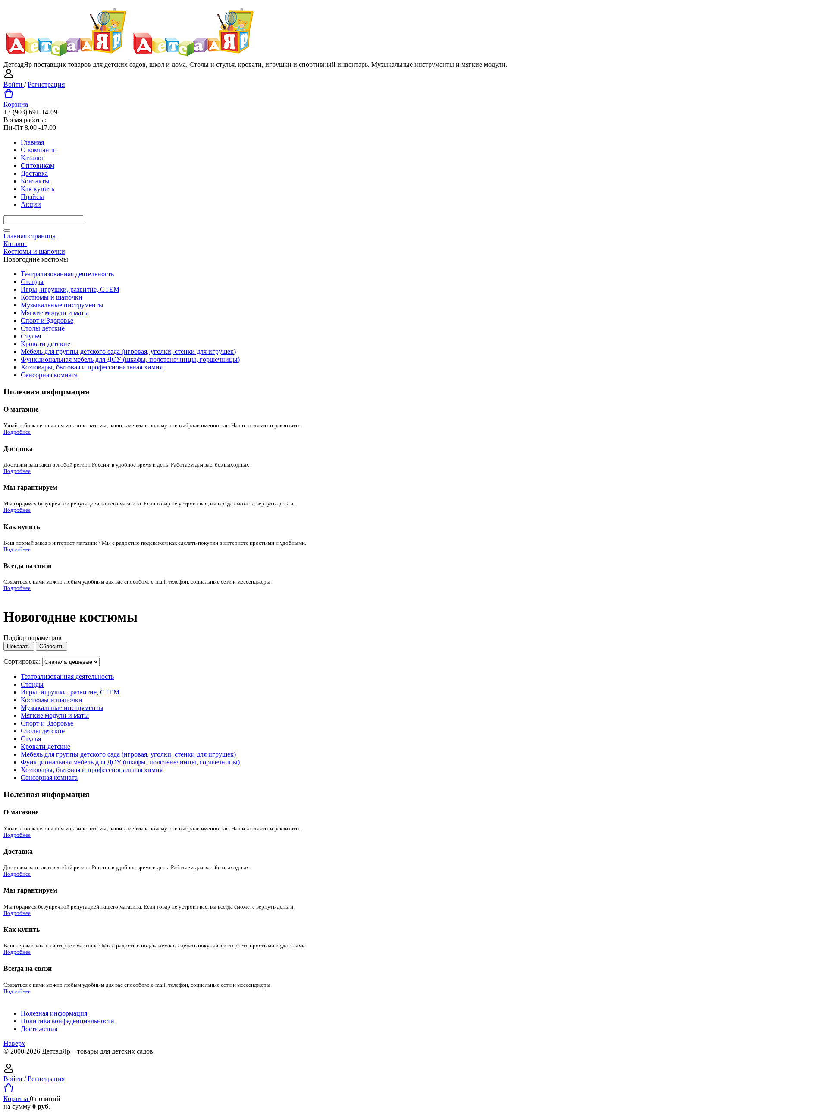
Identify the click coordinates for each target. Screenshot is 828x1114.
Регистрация (46, 84)
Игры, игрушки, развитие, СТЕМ (70, 289)
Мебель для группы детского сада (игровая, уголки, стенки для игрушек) (128, 351)
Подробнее (17, 432)
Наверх (14, 1043)
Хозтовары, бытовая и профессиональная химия (92, 367)
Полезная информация (54, 1013)
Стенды (32, 281)
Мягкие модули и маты (55, 312)
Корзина (15, 104)
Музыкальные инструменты (62, 305)
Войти (13, 84)
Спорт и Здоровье (47, 320)
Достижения (39, 1028)
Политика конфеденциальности (67, 1021)
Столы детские (43, 328)
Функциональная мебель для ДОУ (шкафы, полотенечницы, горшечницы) (130, 359)
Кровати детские (45, 343)
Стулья (31, 336)
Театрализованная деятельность (67, 274)
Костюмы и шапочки (51, 297)
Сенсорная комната (49, 375)
